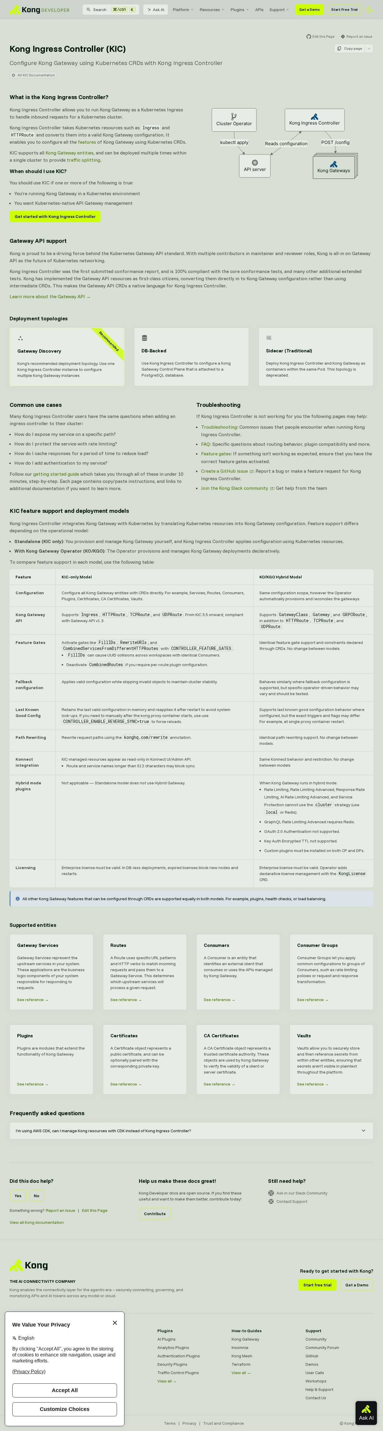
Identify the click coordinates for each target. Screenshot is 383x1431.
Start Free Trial (344, 9)
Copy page (353, 48)
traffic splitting (83, 160)
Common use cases (36, 404)
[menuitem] (183, 10)
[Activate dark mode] (369, 9)
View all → (167, 1381)
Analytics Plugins (173, 1347)
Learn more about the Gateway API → (50, 296)
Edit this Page (94, 1210)
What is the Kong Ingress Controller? (59, 97)
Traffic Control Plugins (178, 1372)
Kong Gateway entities (69, 153)
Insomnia (240, 1347)
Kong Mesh (242, 1356)
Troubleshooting (218, 404)
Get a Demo (309, 9)
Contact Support (291, 1201)
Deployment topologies (39, 318)
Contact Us (316, 1397)
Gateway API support (38, 240)
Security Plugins (172, 1364)
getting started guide (56, 474)
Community (316, 1339)
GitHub (312, 1356)
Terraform (241, 1364)
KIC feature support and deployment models (69, 510)
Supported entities (33, 924)
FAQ (205, 444)
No (36, 1195)
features (87, 142)
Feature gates (216, 454)
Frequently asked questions (47, 1113)
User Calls (315, 1372)
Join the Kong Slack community (234, 488)
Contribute (155, 1213)
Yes (18, 1195)
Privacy (189, 1423)
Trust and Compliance (223, 1423)
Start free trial (317, 1285)
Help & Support (319, 1389)
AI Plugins (166, 1339)
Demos (312, 1364)
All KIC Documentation (36, 75)
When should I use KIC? (38, 171)
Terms (170, 1423)
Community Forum (322, 1347)
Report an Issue (60, 1210)
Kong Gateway (245, 1339)
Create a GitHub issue (224, 471)
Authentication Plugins (178, 1356)
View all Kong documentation (37, 1222)
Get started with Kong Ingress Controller (55, 216)
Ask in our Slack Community (301, 1193)
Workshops (316, 1381)
